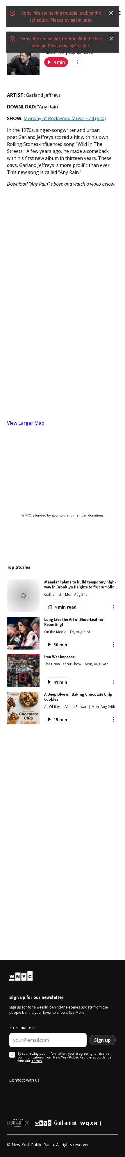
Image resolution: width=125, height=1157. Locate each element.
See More (76, 1012)
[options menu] (77, 62)
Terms (36, 1060)
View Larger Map (25, 423)
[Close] (111, 13)
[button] (62, 595)
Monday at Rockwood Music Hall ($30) (65, 118)
